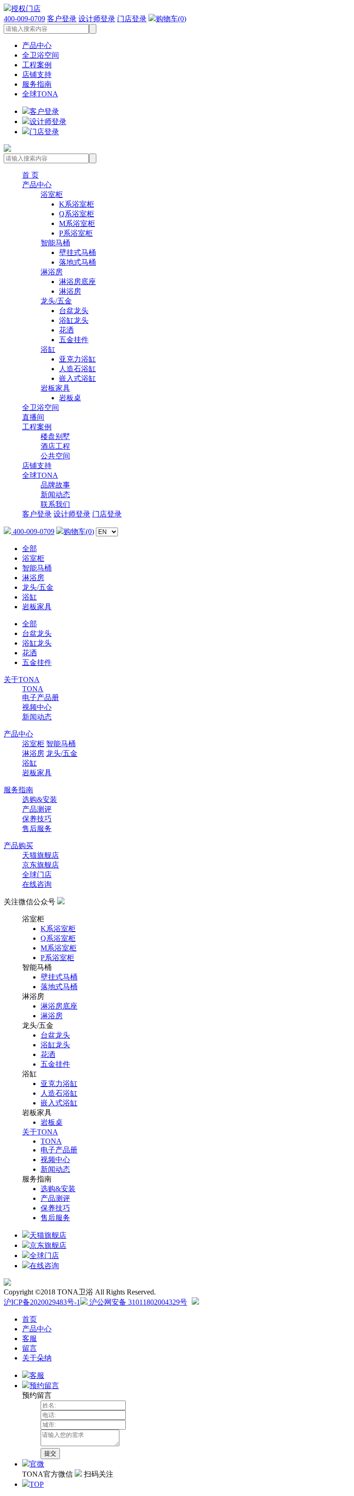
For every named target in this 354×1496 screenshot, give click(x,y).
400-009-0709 (24, 19)
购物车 (171, 19)
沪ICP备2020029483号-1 (42, 1302)
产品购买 (18, 845)
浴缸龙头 (73, 320)
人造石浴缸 (77, 369)
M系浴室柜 (77, 223)
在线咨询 (37, 884)
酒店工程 (55, 446)
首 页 (30, 175)
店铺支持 (37, 74)
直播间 (33, 417)
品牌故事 (55, 485)
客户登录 (62, 19)
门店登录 (132, 19)
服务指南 (37, 84)
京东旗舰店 (40, 865)
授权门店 (26, 8)
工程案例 (37, 65)
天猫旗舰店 (40, 855)
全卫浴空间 (40, 55)
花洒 (66, 330)
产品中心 (37, 45)
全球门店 (37, 875)
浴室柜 (52, 194)
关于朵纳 (37, 1358)
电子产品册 (40, 697)
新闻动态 (55, 495)
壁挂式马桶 (77, 252)
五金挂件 (73, 340)
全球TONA (40, 94)
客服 (29, 1338)
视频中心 (37, 707)
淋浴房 (52, 272)
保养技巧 (37, 819)
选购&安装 (39, 799)
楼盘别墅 (55, 436)
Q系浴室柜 (76, 214)
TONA (32, 689)
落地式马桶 (77, 262)
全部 (29, 548)
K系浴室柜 (76, 204)
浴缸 (48, 349)
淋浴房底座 (77, 281)
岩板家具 (55, 388)
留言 (29, 1348)
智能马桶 (55, 243)
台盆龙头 (73, 311)
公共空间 (55, 456)
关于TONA (22, 679)
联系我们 (55, 504)
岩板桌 (70, 398)
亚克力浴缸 (77, 359)
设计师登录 (96, 19)
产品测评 (37, 809)
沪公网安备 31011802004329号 (137, 1302)
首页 (29, 1319)
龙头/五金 (56, 301)
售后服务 (37, 828)
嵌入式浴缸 (77, 378)
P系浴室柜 (76, 233)
